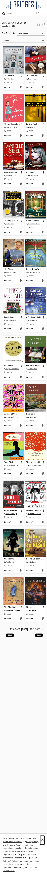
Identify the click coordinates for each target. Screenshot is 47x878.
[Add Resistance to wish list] (43, 425)
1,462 (31, 629)
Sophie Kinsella (11, 127)
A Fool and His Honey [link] (34, 317)
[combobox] (18, 13)
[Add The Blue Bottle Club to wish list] (21, 619)
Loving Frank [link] (31, 124)
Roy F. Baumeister (12, 369)
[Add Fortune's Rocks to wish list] (43, 377)
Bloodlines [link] (30, 172)
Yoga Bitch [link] (8, 462)
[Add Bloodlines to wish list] (43, 184)
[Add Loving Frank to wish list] (43, 135)
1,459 (11, 629)
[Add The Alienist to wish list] (21, 87)
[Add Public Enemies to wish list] (21, 522)
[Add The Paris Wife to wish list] (43, 87)
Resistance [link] (30, 414)
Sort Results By (8, 33)
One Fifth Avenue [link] (33, 511)
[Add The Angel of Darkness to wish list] (21, 232)
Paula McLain (33, 79)
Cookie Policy (9, 870)
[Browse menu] (42, 13)
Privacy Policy (32, 841)
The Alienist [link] (9, 76)
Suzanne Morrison (12, 465)
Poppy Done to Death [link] (34, 269)
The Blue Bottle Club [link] (12, 607)
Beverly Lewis (11, 272)
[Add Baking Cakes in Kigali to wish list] (43, 570)
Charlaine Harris (34, 224)
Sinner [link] (29, 607)
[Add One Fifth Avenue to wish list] (43, 522)
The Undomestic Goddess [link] (12, 124)
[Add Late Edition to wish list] (21, 329)
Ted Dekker (10, 562)
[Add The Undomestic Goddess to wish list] (21, 135)
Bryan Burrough (11, 514)
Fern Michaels (11, 321)
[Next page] (42, 629)
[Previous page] (6, 629)
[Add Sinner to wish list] (43, 619)
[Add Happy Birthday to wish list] (21, 184)
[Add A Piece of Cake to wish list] (21, 425)
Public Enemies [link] (10, 511)
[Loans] (37, 14)
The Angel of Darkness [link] (12, 221)
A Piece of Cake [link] (11, 414)
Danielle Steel (11, 176)
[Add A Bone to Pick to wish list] (43, 232)
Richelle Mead (33, 176)
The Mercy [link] (8, 269)
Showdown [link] (9, 559)
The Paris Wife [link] (32, 76)
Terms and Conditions (12, 841)
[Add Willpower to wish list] (21, 377)
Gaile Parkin (32, 562)
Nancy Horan (32, 127)
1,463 (37, 629)
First (10, 635)
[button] (38, 25)
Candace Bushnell (34, 514)
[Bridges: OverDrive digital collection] (23, 5)
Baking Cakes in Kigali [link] (34, 559)
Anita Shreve (32, 369)
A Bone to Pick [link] (32, 221)
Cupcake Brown (12, 417)
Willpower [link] (8, 366)
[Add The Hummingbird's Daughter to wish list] (43, 474)
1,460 (17, 629)
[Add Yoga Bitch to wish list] (21, 474)
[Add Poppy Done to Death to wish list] (43, 280)
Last (39, 635)
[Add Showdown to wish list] (21, 570)
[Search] (3, 13)
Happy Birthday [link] (11, 172)
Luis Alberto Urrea (34, 465)
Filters (6, 40)
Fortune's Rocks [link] (33, 366)
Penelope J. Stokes (13, 610)
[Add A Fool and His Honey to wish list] (43, 329)
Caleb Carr (10, 79)
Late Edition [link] (9, 317)
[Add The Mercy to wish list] (21, 280)
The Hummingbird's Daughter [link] (34, 462)
